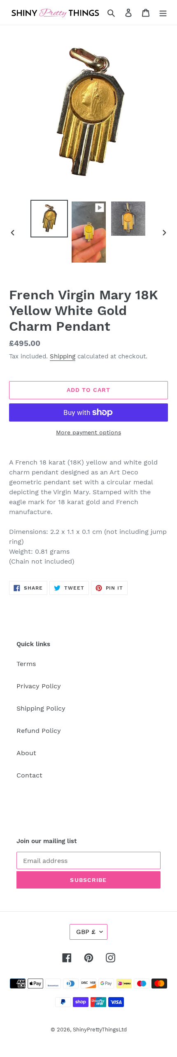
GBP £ (85, 932)
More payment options (88, 432)
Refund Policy (38, 731)
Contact (29, 775)
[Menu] (163, 12)
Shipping (62, 356)
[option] (49, 218)
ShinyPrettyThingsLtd (100, 1029)
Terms (26, 664)
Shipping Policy (40, 708)
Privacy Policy (38, 686)
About (26, 753)
